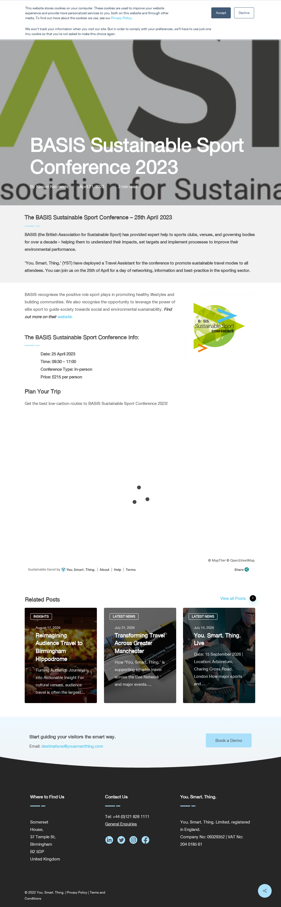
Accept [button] (221, 13)
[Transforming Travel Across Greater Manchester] (140, 655)
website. (65, 316)
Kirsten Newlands (52, 186)
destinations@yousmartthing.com (72, 746)
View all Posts (233, 598)
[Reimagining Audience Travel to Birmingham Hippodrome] (61, 655)
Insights (41, 616)
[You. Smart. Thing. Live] (219, 655)
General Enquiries (121, 824)
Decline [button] (244, 13)
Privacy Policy (121, 18)
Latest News (124, 616)
